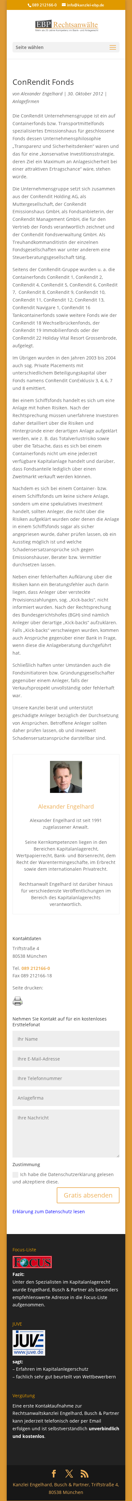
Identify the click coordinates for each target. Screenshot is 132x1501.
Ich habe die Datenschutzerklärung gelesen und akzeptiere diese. (63, 1178)
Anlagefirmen (25, 101)
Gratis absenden (88, 1195)
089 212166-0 (44, 5)
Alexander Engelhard (41, 94)
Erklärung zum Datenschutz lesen (48, 1211)
